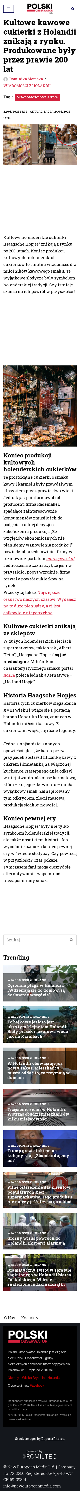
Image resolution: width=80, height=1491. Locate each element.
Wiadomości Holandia (37, 97)
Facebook (37, 1385)
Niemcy (13, 1378)
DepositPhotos (52, 1438)
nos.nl (9, 675)
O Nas (9, 1317)
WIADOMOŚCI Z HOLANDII (27, 85)
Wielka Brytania (33, 1378)
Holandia (54, 1378)
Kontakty (29, 1317)
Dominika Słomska (26, 78)
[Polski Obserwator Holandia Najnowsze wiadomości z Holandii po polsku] (40, 8)
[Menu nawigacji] (8, 9)
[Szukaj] (72, 8)
